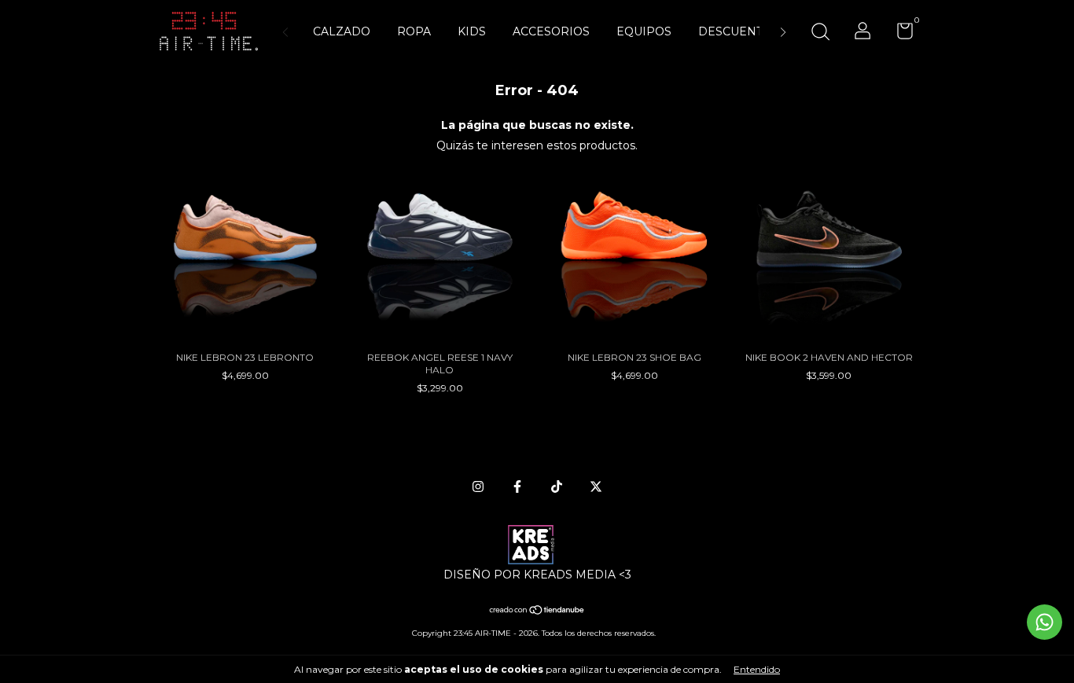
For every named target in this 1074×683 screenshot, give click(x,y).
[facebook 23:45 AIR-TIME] (517, 486)
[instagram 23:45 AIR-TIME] (478, 486)
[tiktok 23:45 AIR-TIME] (556, 486)
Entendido (757, 669)
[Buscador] (820, 33)
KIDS (472, 31)
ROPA (414, 31)
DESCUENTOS (738, 31)
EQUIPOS (643, 31)
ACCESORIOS (551, 31)
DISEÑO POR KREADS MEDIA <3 (537, 574)
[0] (899, 34)
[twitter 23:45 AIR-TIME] (596, 486)
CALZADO (341, 31)
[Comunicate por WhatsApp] (1044, 622)
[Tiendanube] (537, 611)
